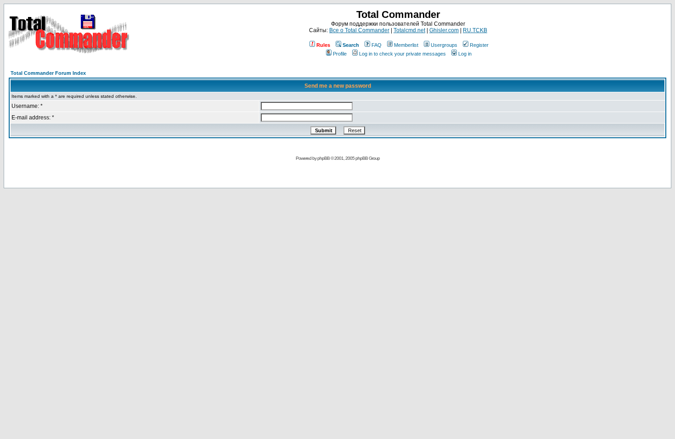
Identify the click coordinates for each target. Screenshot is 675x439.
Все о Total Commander (359, 30)
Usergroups (444, 45)
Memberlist (406, 45)
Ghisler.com (444, 30)
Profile (340, 53)
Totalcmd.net (409, 30)
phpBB (323, 158)
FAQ (376, 45)
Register (479, 45)
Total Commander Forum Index (48, 73)
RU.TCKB (475, 30)
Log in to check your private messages (402, 53)
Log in (465, 53)
